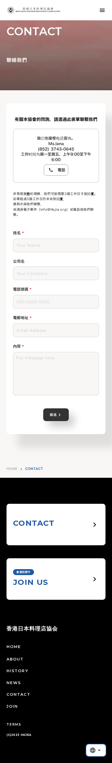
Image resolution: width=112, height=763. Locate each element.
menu (102, 10)
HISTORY (17, 670)
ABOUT (15, 659)
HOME (12, 469)
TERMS (14, 724)
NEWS (14, 682)
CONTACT (18, 694)
